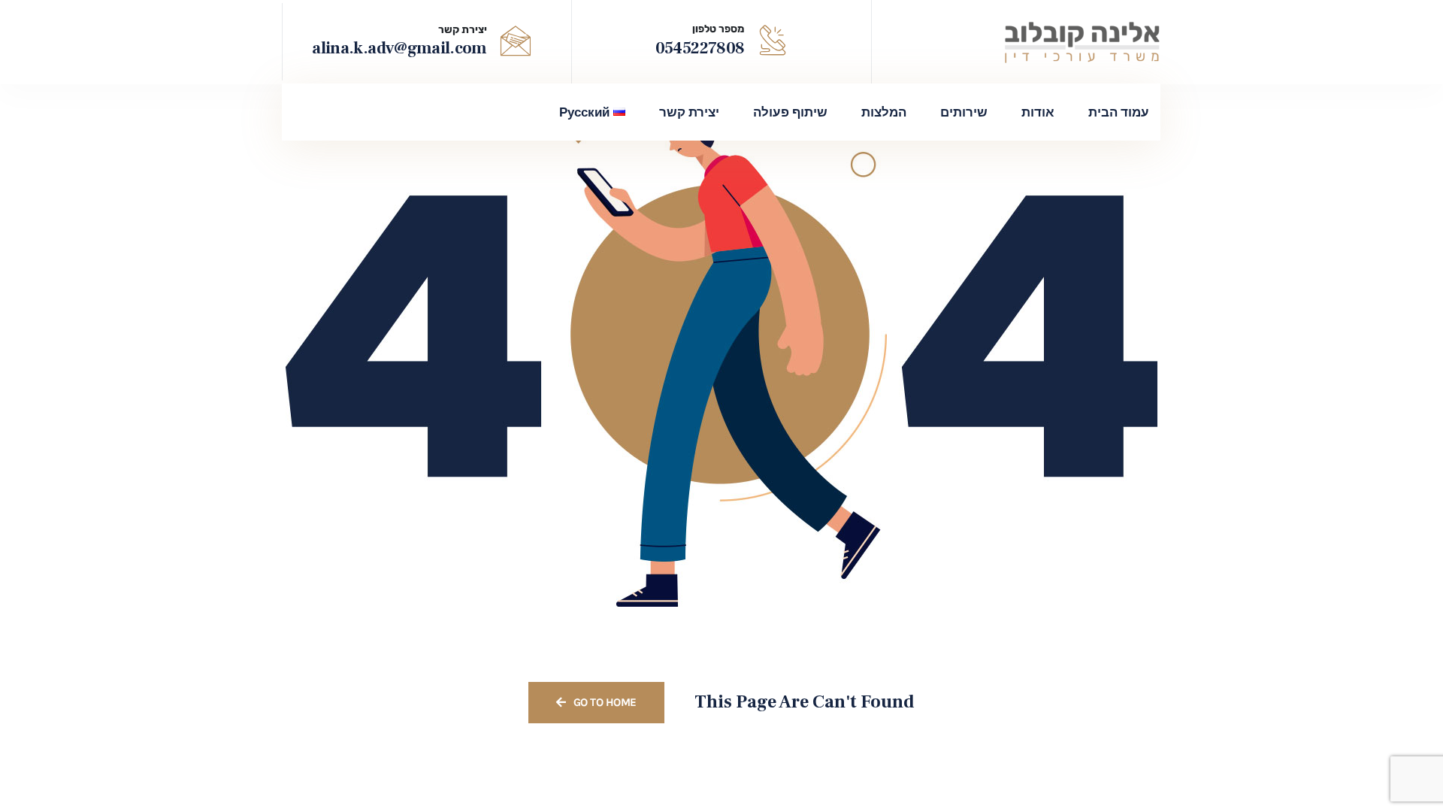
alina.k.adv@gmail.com (399, 48)
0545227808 (699, 48)
